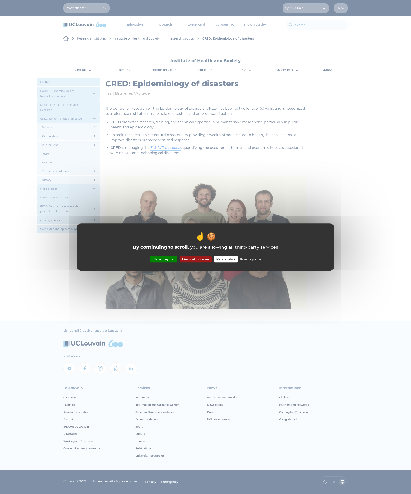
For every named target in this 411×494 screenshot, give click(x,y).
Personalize (226, 259)
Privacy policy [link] (250, 259)
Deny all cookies (196, 259)
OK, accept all (163, 259)
